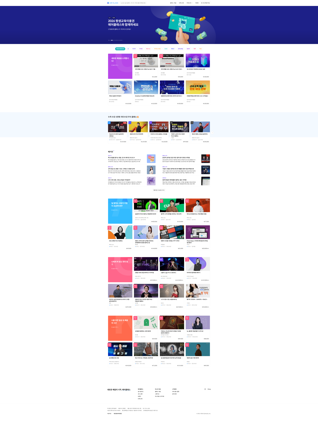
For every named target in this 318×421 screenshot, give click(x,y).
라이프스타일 (157, 49)
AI (128, 49)
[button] (212, 133)
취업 (200, 49)
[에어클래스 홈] (112, 3)
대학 (195, 49)
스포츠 (165, 49)
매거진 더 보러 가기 (159, 190)
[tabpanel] (159, 25)
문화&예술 (180, 49)
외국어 (134, 49)
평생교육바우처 (120, 49)
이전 (32, 25)
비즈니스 (148, 49)
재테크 (172, 49)
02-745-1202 (146, 408)
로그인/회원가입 (205, 3)
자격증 (141, 49)
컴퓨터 (188, 49)
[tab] (108, 40)
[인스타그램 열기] (205, 389)
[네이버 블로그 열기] (209, 389)
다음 (286, 25)
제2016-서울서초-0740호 (135, 410)
